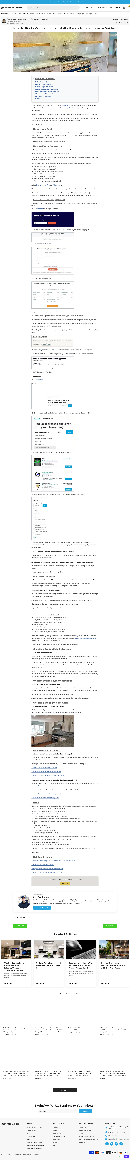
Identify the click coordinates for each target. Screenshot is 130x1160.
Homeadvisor (41, 814)
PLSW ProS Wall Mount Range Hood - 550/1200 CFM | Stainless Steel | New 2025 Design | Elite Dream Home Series (48, 1073)
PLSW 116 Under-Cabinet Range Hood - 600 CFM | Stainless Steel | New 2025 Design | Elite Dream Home (113, 1030)
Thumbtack (57, 185)
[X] (122, 22)
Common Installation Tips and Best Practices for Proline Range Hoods (81, 965)
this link (40, 209)
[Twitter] (17, 917)
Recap (37, 99)
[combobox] (51, 8)
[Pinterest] (117, 22)
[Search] (53, 8)
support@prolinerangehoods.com (118, 1139)
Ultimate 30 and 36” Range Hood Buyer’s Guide (47, 872)
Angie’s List (50, 814)
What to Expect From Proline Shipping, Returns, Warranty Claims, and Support (14, 966)
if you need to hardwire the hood (85, 638)
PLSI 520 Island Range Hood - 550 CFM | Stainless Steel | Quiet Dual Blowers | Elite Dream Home (80, 1073)
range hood (66, 105)
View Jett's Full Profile (42, 908)
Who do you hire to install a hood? (42, 865)
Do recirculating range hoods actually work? (45, 794)
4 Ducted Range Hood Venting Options (44, 768)
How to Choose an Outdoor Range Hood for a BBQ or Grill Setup (113, 965)
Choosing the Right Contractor (46, 94)
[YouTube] (127, 22)
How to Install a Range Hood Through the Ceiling (47, 775)
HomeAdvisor (41, 185)
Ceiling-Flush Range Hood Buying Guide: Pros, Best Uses (48, 965)
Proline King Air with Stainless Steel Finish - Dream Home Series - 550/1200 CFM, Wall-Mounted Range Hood (48, 1030)
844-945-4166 (112, 1136)
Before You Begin (41, 82)
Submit (85, 1111)
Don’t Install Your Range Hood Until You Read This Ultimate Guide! (53, 861)
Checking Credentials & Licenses (46, 89)
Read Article (7, 983)
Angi (48, 185)
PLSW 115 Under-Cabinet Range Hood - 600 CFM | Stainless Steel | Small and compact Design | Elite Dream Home (113, 1073)
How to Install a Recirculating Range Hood (45, 798)
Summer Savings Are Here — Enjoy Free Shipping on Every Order (65, 2)
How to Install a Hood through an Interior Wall (46, 772)
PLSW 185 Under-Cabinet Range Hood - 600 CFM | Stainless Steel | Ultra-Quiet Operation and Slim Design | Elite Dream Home (14, 1030)
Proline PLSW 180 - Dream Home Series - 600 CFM (79, 1029)
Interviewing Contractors (44, 87)
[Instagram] (124, 22)
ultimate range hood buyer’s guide (71, 108)
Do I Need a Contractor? (43, 96)
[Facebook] (119, 22)
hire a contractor (82, 665)
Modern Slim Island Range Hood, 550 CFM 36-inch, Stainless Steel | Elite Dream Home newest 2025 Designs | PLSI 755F (16, 1073)
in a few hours (44, 760)
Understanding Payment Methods (47, 91)
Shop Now (65, 883)
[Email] (24, 917)
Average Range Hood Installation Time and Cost (47, 869)
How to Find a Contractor (44, 84)
